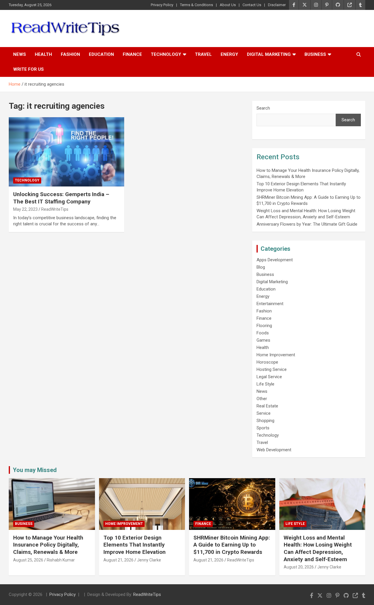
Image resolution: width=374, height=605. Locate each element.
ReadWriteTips (54, 209)
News (19, 54)
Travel (203, 54)
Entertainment (270, 303)
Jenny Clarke (149, 560)
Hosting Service (272, 369)
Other (262, 398)
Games (263, 340)
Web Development (274, 449)
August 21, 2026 (118, 560)
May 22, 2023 (25, 209)
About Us (228, 5)
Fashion (70, 54)
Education (101, 54)
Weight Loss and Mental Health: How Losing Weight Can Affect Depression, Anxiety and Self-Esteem (318, 548)
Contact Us (252, 5)
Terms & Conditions (196, 5)
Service (264, 413)
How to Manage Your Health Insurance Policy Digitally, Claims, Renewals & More (48, 544)
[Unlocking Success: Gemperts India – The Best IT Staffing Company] (66, 151)
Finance (132, 54)
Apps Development (275, 259)
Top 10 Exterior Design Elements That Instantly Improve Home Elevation (134, 544)
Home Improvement (276, 354)
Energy (229, 54)
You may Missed (35, 469)
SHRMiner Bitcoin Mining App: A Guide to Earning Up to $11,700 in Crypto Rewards (231, 544)
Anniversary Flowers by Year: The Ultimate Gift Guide (307, 224)
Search (263, 108)
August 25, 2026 (28, 560)
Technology (166, 54)
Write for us (28, 69)
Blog (261, 267)
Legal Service (269, 376)
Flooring (264, 325)
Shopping (265, 420)
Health (43, 54)
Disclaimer (277, 5)
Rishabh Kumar (61, 560)
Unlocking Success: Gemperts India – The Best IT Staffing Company (61, 198)
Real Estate (267, 406)
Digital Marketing (269, 54)
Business (315, 54)
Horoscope (267, 362)
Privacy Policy (162, 5)
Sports (263, 428)
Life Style (265, 384)
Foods (263, 333)
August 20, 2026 (299, 567)
